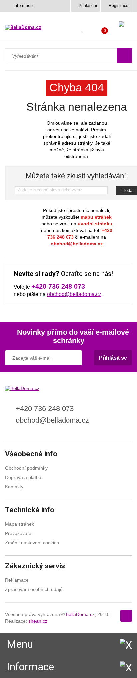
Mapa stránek (19, 524)
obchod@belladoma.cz (77, 243)
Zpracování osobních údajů (34, 589)
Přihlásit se (113, 358)
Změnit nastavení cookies (32, 542)
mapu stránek (96, 217)
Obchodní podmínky (26, 468)
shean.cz (37, 621)
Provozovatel (18, 533)
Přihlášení (88, 5)
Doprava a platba (23, 477)
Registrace (118, 5)
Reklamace (17, 580)
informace (23, 5)
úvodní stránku (95, 223)
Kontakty (14, 486)
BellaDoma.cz (80, 614)
